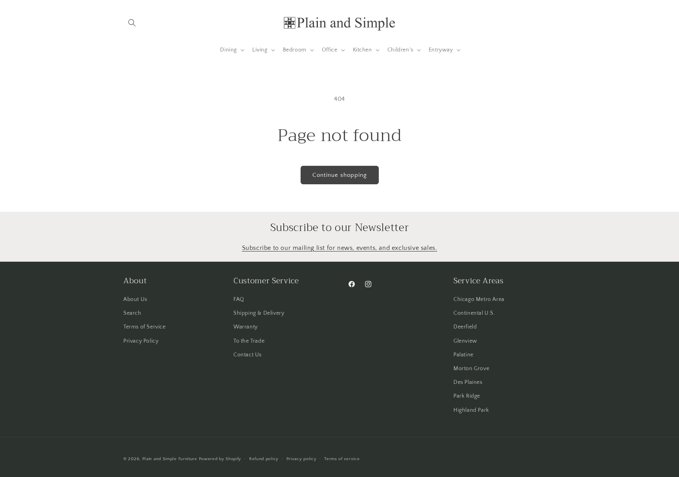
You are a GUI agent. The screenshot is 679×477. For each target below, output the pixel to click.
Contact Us (247, 355)
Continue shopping (339, 175)
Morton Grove (471, 368)
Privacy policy (301, 459)
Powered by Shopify (220, 459)
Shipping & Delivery (258, 313)
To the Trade (248, 341)
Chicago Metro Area (479, 299)
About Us (135, 299)
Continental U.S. (474, 313)
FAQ (238, 299)
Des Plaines (468, 382)
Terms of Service (144, 327)
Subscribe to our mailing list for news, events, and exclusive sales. (339, 247)
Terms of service (342, 459)
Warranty (245, 327)
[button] (132, 22)
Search (132, 313)
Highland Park (471, 410)
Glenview (465, 341)
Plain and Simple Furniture (169, 459)
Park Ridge (466, 396)
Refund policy (264, 459)
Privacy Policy (140, 341)
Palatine (463, 355)
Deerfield (465, 327)
